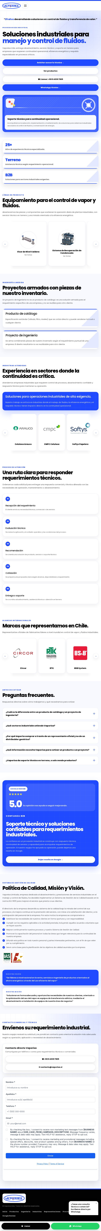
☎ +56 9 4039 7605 (50, 1059)
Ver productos (50, 71)
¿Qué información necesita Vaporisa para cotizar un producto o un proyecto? (47, 749)
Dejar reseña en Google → (50, 859)
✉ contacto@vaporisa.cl (50, 1067)
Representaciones (52, 1211)
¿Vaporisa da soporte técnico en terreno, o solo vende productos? (41, 760)
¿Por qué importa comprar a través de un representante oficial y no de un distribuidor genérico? (45, 738)
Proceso (66, 1211)
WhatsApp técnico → (50, 87)
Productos (14, 1211)
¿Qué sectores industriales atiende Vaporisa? (30, 725)
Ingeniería (25, 1211)
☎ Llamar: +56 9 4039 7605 (50, 79)
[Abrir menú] (25, 6)
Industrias (37, 1211)
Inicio (4, 1211)
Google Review (8, 1216)
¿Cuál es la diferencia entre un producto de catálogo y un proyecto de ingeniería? (43, 714)
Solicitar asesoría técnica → (50, 62)
